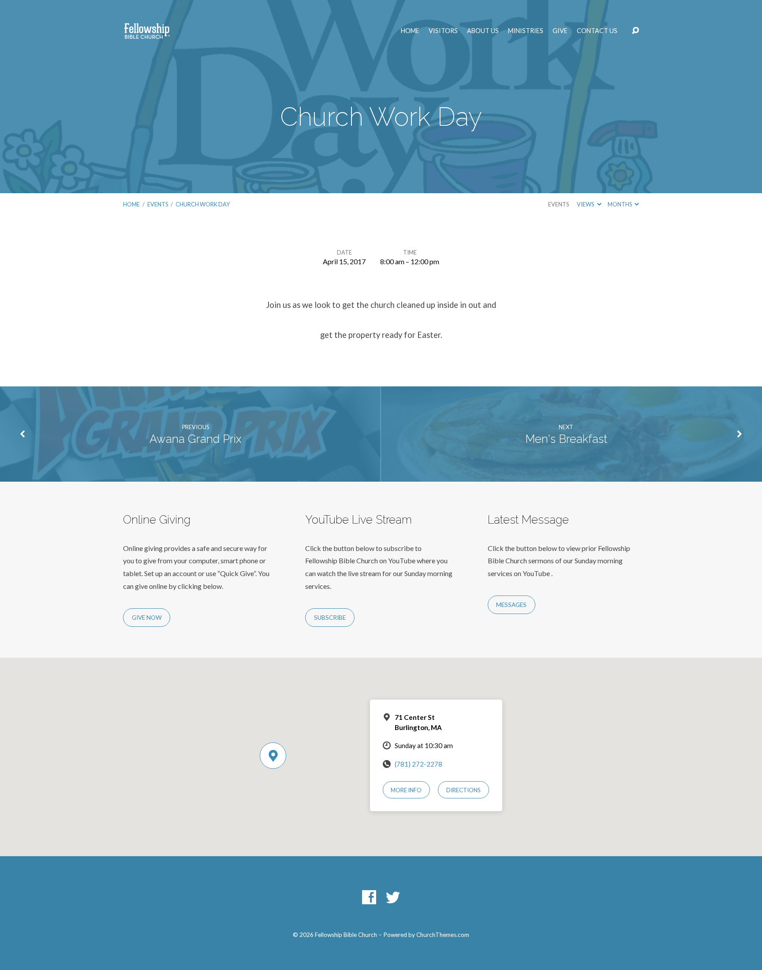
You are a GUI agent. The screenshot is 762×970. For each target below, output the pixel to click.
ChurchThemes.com (442, 934)
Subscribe (330, 617)
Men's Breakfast (566, 439)
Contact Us (597, 31)
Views (586, 204)
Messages (511, 604)
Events (157, 204)
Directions (463, 790)
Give (560, 31)
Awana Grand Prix (195, 439)
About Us (483, 31)
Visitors (443, 31)
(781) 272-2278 (418, 764)
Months (620, 204)
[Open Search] (635, 30)
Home (410, 31)
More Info (406, 790)
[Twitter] (393, 897)
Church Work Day (203, 204)
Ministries (525, 31)
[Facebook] (369, 897)
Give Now (147, 617)
